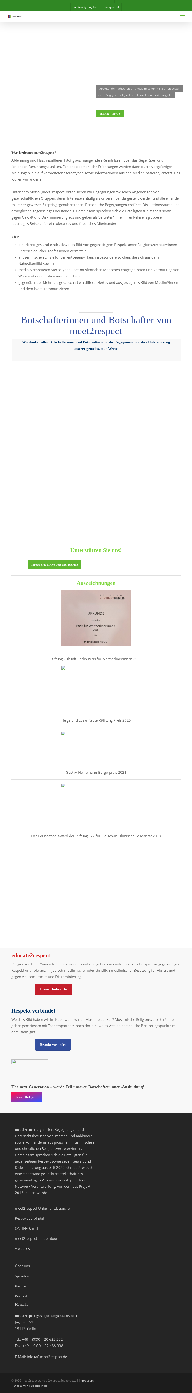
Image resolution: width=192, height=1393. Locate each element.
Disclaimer (21, 1386)
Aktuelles (22, 1248)
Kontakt (21, 1296)
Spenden (22, 1276)
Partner (21, 1286)
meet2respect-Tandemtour (36, 1238)
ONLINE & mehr (28, 1228)
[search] (173, 16)
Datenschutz (39, 1386)
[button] (182, 16)
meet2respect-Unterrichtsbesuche (42, 1208)
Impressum (86, 1380)
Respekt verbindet (29, 1218)
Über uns (22, 1266)
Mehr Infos (110, 113)
